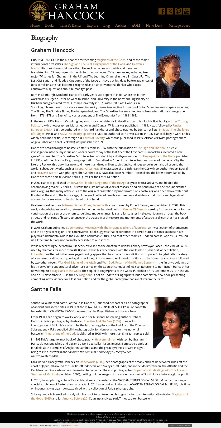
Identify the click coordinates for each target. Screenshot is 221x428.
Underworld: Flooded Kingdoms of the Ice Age (96, 183)
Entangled (37, 254)
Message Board (179, 25)
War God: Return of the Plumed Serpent (128, 262)
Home (35, 25)
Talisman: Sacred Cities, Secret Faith (85, 205)
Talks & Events (70, 25)
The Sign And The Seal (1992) (102, 321)
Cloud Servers (96, 413)
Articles (120, 25)
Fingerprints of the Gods (109, 64)
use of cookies (73, 425)
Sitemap (119, 413)
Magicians (85, 275)
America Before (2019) (77, 398)
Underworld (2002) (92, 362)
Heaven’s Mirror (47, 173)
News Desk (154, 25)
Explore (92, 25)
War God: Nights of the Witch (77, 262)
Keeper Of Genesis (87, 169)
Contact (149, 413)
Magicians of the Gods (111, 60)
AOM (136, 25)
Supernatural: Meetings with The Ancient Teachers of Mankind (106, 228)
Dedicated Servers (76, 413)
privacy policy (138, 413)
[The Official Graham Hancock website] (68, 11)
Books (49, 25)
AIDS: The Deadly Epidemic (77, 134)
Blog (106, 25)
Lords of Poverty (94, 138)
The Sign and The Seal (78, 64)
